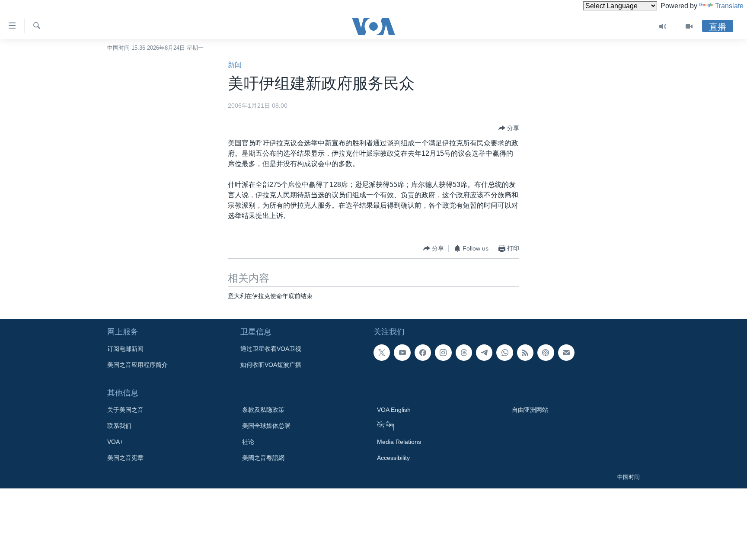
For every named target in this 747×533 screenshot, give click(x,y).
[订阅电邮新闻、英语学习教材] (566, 352)
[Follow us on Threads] (464, 352)
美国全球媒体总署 (266, 425)
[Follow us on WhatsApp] (504, 352)
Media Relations (399, 441)
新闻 (235, 64)
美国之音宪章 (125, 457)
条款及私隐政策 (263, 409)
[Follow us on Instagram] (443, 352)
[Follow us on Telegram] (484, 352)
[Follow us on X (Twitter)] (382, 352)
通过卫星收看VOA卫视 (270, 348)
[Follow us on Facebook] (423, 352)
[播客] (545, 352)
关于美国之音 (125, 409)
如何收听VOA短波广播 (270, 364)
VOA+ (115, 441)
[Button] (508, 128)
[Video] (689, 26)
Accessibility (393, 457)
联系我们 (119, 425)
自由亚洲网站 (530, 409)
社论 (248, 441)
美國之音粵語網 (263, 457)
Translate (729, 6)
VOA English (394, 409)
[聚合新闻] (525, 352)
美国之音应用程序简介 (137, 364)
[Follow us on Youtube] (402, 352)
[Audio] (663, 26)
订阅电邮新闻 (125, 348)
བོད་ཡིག (385, 425)
